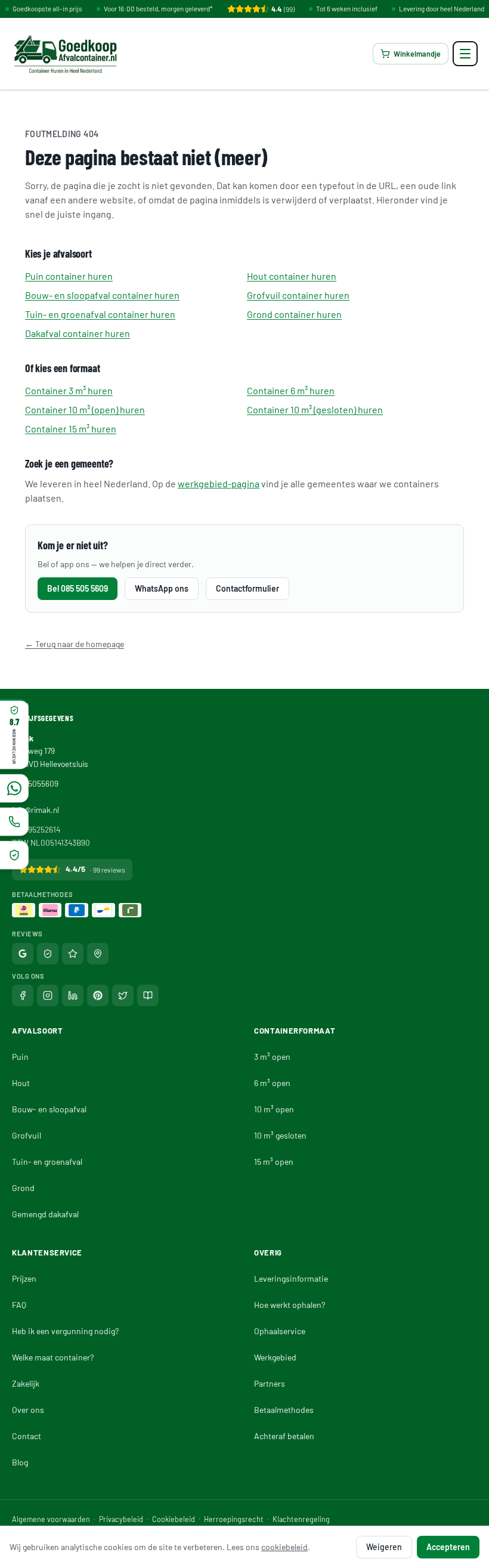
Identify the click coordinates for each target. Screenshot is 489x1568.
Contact (26, 1436)
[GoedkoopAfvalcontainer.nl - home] (65, 53)
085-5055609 (35, 783)
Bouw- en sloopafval (49, 1109)
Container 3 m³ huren (69, 390)
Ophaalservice (279, 1331)
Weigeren (384, 1547)
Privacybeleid (121, 1519)
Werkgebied (275, 1357)
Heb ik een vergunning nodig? (65, 1331)
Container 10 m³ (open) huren (85, 409)
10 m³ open (274, 1109)
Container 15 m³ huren (70, 428)
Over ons (28, 1410)
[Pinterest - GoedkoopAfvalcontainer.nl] (98, 995)
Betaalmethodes (284, 1410)
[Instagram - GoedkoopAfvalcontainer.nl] (47, 995)
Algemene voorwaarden (51, 1519)
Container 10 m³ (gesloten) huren (315, 409)
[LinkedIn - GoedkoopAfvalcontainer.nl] (72, 995)
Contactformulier (247, 588)
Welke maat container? (53, 1357)
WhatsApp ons (161, 588)
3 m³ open (272, 1056)
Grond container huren (294, 314)
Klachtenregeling (301, 1519)
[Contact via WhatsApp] (14, 788)
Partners (269, 1383)
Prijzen (24, 1278)
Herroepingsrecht (234, 1519)
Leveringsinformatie (291, 1278)
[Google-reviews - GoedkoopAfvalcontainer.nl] (22, 953)
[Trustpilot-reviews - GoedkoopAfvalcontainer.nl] (72, 953)
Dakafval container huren (77, 333)
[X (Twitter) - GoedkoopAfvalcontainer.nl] (123, 995)
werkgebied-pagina (218, 483)
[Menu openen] (465, 54)
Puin (20, 1056)
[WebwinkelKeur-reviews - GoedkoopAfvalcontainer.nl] (47, 953)
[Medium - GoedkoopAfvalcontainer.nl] (148, 995)
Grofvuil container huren (298, 295)
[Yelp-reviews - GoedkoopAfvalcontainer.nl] (98, 953)
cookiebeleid (284, 1547)
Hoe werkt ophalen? (289, 1305)
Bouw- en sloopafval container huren (102, 295)
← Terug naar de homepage (74, 644)
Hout (21, 1083)
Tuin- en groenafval (47, 1161)
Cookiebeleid (173, 1519)
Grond (23, 1188)
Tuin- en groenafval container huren (100, 314)
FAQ (19, 1305)
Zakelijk (25, 1383)
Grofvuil (26, 1135)
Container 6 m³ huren (291, 390)
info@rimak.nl (35, 810)
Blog (20, 1462)
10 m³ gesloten (280, 1135)
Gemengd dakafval (45, 1214)
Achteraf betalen (284, 1436)
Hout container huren (291, 276)
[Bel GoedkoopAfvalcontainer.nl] (14, 822)
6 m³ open (272, 1083)
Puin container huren (69, 276)
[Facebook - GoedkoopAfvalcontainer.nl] (22, 995)
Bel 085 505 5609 (77, 588)
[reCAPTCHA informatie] (14, 855)
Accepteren (448, 1547)
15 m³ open (273, 1161)
